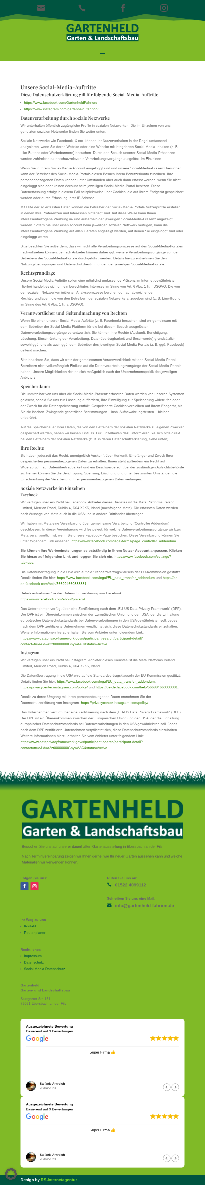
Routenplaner (35, 933)
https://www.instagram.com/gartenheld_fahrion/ (61, 109)
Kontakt (30, 926)
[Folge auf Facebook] (24, 886)
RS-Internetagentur (59, 1180)
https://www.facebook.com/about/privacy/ (52, 599)
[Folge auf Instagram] (34, 886)
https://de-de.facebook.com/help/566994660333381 (137, 687)
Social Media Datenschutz (44, 969)
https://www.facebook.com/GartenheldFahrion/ (60, 103)
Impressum (33, 956)
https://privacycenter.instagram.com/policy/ (54, 687)
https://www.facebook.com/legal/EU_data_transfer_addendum (106, 578)
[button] (175, 1087)
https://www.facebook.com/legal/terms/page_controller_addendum (124, 541)
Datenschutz (34, 962)
